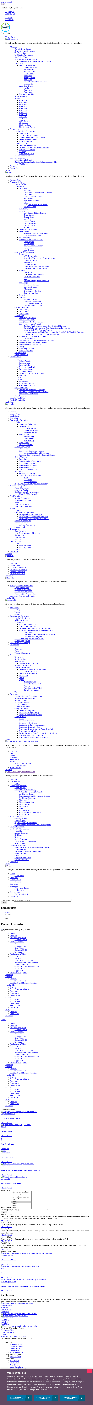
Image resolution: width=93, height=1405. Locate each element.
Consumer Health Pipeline (24, 592)
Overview (13, 412)
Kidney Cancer (29, 217)
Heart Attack (28, 190)
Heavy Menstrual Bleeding (33, 246)
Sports (21, 680)
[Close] (89, 1371)
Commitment (28, 632)
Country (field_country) (9, 1210)
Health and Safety (21, 659)
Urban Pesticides (21, 968)
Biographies (23, 123)
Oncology (22, 211)
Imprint (3, 1334)
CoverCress (23, 459)
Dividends (18, 835)
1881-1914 (23, 102)
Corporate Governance (18, 845)
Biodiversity (19, 471)
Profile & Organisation (18, 938)
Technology (23, 283)
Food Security (15, 496)
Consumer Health (21, 950)
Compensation (29, 84)
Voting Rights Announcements (25, 841)
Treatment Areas (20, 186)
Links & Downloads (22, 860)
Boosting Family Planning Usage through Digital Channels (45, 326)
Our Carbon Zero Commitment (30, 461)
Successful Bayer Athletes (33, 684)
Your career (14, 884)
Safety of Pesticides (21, 964)
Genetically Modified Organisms (26, 962)
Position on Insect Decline (28, 731)
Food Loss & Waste (22, 504)
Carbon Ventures (21, 457)
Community (14, 991)
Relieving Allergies (26, 369)
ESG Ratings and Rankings (20, 643)
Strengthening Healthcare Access (31, 322)
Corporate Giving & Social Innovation (32, 669)
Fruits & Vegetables (26, 445)
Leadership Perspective (27, 318)
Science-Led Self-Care (27, 386)
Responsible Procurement (28, 139)
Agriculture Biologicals (27, 424)
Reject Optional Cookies (43, 1398)
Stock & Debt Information (19, 829)
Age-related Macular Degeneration (36, 233)
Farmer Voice (15, 414)
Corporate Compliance (18, 158)
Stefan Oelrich (29, 74)
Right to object (24, 804)
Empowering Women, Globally (30, 324)
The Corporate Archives (27, 127)
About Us (13, 47)
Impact (17, 614)
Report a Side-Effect (17, 572)
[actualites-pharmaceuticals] (21, 1198)
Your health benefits (22, 894)
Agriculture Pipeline (22, 588)
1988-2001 (23, 115)
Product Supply (20, 527)
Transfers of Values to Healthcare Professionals (36, 630)
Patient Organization (26, 349)
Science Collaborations (27, 626)
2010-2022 (23, 119)
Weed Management (30, 428)
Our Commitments (21, 388)
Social (12, 655)
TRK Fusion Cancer (31, 223)
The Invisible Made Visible (38, 205)
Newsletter (14, 1365)
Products (18, 377)
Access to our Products (23, 665)
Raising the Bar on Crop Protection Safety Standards (38, 733)
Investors (8, 770)
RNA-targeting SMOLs (32, 291)
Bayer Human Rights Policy (29, 713)
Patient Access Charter (27, 320)
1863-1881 (23, 100)
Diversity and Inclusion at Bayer (26, 59)
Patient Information (21, 355)
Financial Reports (16, 816)
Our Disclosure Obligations (33, 637)
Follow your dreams (22, 888)
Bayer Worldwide (21, 96)
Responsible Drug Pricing (24, 960)
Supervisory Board (26, 86)
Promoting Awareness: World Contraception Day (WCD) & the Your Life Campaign (54, 332)
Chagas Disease (29, 338)
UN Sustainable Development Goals (32, 735)
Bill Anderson (29, 69)
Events (17, 543)
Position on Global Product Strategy (32, 725)
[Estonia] (21, 1204)
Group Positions (20, 717)
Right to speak (24, 800)
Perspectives (14, 956)
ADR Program (20, 843)
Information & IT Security (24, 160)
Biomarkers (28, 262)
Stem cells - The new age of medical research (40, 258)
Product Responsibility (23, 521)
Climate (17, 647)
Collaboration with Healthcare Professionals (39, 634)
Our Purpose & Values (18, 954)
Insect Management (31, 432)
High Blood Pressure (31, 201)
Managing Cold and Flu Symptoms (31, 373)
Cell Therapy (23, 312)
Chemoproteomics (30, 287)
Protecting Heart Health (27, 367)
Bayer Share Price (16, 1367)
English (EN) (10, 12)
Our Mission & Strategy (23, 49)
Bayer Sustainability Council (25, 698)
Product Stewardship (22, 523)
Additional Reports (21, 620)
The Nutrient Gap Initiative (28, 394)
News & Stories (20, 353)
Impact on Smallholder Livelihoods (36, 453)
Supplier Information (22, 143)
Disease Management (31, 430)
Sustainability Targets (22, 447)
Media (7, 739)
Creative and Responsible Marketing (32, 390)
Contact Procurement (22, 156)
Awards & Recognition (18, 973)
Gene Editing (24, 314)
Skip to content (6, 2)
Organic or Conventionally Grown (27, 966)
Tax (16, 692)
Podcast (17, 550)
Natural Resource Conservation (30, 476)
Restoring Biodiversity (27, 473)
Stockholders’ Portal (26, 794)
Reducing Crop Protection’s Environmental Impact (37, 455)
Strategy (17, 610)
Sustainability (19, 316)
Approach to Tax (21, 853)
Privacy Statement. (43, 1390)
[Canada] (21, 1202)
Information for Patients (18, 568)
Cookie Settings (16, 1398)
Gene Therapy (24, 309)
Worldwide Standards (36, 275)
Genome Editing (29, 439)
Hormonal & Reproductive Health (31, 240)
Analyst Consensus (21, 833)
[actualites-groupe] (21, 1196)
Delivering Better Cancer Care (30, 344)
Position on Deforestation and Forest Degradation (36, 729)
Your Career (14, 999)
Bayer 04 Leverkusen (31, 690)
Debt (16, 837)
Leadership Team (21, 940)
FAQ (25, 279)
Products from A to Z (17, 574)
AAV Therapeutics (30, 256)
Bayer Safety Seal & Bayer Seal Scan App (34, 519)
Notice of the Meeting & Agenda (31, 792)
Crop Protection (24, 426)
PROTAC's (28, 289)
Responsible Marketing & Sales (30, 715)
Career (7, 864)
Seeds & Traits (24, 434)
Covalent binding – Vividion (34, 305)
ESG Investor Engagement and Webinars (29, 639)
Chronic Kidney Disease (28, 229)
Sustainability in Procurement (25, 131)
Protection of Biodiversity (28, 723)
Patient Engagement (26, 351)
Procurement (14, 129)
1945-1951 (23, 109)
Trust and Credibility (26, 383)
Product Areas (15, 565)
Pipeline (22, 270)
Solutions (18, 359)
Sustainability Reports (22, 618)
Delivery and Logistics (27, 150)
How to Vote (23, 806)
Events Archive (20, 766)
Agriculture (9, 402)
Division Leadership (26, 94)
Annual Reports (20, 821)
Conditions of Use (7, 1330)
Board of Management (27, 65)
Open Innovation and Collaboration (22, 596)
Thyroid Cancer (29, 225)
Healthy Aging (24, 238)
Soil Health (28, 480)
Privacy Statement (7, 1332)
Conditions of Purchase (27, 146)
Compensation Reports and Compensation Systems (33, 825)
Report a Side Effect (17, 398)
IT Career (18, 882)
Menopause (28, 248)
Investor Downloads (17, 827)
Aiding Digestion (25, 361)
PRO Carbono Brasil (26, 467)
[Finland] (21, 1206)
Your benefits (15, 892)
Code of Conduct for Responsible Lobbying (35, 628)
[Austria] (21, 1200)
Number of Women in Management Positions (35, 61)
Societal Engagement (22, 667)
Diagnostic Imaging (31, 293)
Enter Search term (7, 900)
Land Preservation (30, 482)
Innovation (18, 379)
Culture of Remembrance (28, 674)
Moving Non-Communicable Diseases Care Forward (38, 340)
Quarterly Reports (21, 819)
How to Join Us (15, 1005)
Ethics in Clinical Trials (32, 277)
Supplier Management (22, 706)
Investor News (15, 782)
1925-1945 (23, 106)
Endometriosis (29, 244)
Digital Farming (24, 443)
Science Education (30, 671)
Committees (28, 90)
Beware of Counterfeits (18, 570)
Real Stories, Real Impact (24, 55)
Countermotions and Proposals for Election (34, 796)
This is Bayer (10, 37)
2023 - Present (24, 121)
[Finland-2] (21, 1208)
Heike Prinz (28, 76)
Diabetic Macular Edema (32, 235)
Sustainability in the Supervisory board (28, 696)
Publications (14, 416)
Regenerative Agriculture (19, 420)
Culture (21, 678)
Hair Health (23, 375)
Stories (12, 755)
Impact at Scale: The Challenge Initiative (38, 330)
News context (6, 1208)
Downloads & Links (26, 154)
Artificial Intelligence (31, 285)
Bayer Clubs (23, 676)
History (17, 98)
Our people (14, 886)
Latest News (14, 1363)
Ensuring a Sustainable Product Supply (33, 342)
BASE (21, 719)
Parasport (27, 686)
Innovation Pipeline (21, 490)
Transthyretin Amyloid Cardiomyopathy (38, 192)
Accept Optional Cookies (70, 1398)
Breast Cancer (29, 215)
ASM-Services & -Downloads (30, 812)
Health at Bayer (15, 180)
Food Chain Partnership (23, 506)
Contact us (14, 896)
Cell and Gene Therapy (23, 307)
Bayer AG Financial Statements (26, 823)
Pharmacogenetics (30, 260)
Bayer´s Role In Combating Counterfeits (33, 517)
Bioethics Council (21, 700)
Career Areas (19, 876)
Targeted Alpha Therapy (32, 301)
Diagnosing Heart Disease (33, 196)
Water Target (23, 449)
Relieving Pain (24, 365)
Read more (5, 1149)
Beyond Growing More (23, 498)
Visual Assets (15, 759)
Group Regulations (21, 708)
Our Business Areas (17, 942)
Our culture (14, 878)
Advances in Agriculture (18, 486)
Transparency (19, 346)
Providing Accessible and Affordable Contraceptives (42, 334)
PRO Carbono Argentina (28, 465)
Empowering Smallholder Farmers (31, 451)
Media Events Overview (23, 764)
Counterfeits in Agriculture (24, 513)
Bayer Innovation (25, 545)
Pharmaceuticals (16, 182)
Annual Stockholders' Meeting (25, 790)
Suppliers (18, 510)
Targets (17, 612)
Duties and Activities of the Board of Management (32, 847)
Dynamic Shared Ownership (25, 51)
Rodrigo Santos (29, 78)
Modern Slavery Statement (28, 663)
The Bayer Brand (21, 53)
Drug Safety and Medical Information (23, 983)
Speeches (13, 757)
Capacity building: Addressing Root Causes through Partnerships (47, 328)
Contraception (29, 242)
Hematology (23, 209)
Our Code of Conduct (22, 57)
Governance (14, 694)
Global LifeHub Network (28, 494)
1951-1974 (23, 111)
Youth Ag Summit (25, 547)
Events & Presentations (18, 786)
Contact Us (9, 20)
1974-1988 (23, 113)
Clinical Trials (29, 272)
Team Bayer (19, 63)
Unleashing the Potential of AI (25, 594)
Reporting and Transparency (20, 616)
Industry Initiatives (25, 141)
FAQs (21, 808)
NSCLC (27, 227)
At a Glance (14, 608)
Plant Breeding (29, 441)
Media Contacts (15, 768)
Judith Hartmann (29, 72)
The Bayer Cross (25, 125)
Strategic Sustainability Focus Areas (32, 137)
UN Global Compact (22, 702)
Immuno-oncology (30, 299)
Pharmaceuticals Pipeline (23, 590)
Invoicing (22, 152)
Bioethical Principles (26, 721)
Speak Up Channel (21, 164)
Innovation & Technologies (24, 252)
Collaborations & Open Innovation (27, 492)
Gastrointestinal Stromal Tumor (35, 213)
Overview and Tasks (31, 67)
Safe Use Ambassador (27, 525)
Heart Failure (28, 198)
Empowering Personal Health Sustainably (34, 392)
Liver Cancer (28, 219)
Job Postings (14, 1361)
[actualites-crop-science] (21, 1194)
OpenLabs (18, 539)
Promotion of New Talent (33, 688)
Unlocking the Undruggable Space (36, 268)
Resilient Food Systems (23, 500)
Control (17, 856)
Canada (3, 1020)
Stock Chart (19, 831)
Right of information (26, 802)
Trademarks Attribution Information (13, 1336)
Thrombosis (28, 194)
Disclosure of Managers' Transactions (28, 851)
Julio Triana (28, 80)
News (12, 753)
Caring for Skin (24, 363)
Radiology (18, 952)
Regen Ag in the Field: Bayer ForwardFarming (31, 484)
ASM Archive (24, 814)
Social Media (14, 1014)
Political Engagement (22, 641)
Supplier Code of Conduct (28, 135)
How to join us (15, 880)
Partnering (22, 295)
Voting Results (24, 810)
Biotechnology (29, 436)
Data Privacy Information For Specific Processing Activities (36, 162)
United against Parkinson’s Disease (36, 266)
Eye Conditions (24, 231)
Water (26, 478)
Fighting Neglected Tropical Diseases (32, 336)
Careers (8, 997)
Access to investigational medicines (36, 281)
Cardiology (23, 188)
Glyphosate (19, 971)
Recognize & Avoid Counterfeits (30, 515)
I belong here (19, 890)
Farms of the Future (22, 488)
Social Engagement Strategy (20, 989)
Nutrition (18, 502)
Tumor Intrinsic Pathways (33, 303)
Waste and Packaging (22, 653)
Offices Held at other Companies (35, 82)
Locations (8, 18)
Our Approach (24, 133)
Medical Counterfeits (17, 400)
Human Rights (20, 661)
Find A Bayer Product (18, 981)
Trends (21, 254)
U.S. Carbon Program (27, 463)
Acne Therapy (29, 250)
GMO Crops (19, 535)
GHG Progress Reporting (28, 469)
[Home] (5, 31)
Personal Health (15, 357)
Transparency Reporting (27, 624)
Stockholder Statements (27, 798)
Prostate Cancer (29, 221)
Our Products (15, 1350)
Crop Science (19, 948)
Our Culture (14, 1003)
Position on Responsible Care (29, 727)
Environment (14, 645)
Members (27, 88)
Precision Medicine (30, 264)
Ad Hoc (17, 784)
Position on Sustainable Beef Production (33, 737)
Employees (18, 657)
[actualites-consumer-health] (21, 1192)
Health (7, 170)
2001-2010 (23, 117)
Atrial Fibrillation (30, 207)
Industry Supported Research (29, 533)
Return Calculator (21, 839)
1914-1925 (23, 104)
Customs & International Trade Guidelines (34, 148)
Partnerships (23, 381)
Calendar (13, 166)
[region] (46, 1387)
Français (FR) (10, 14)
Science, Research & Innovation (21, 586)
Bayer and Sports (30, 682)
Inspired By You (20, 184)
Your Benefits (15, 1001)
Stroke (26, 203)
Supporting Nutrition (26, 371)
